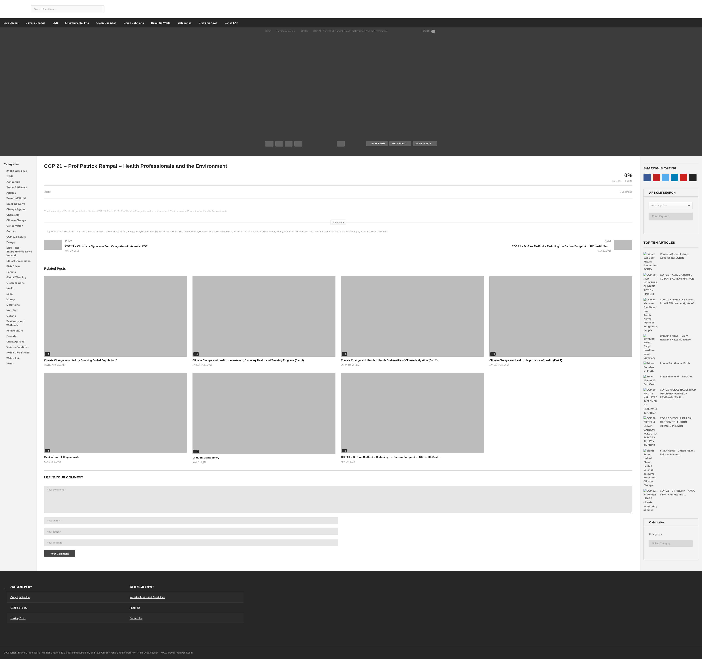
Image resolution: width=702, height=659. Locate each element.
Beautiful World (161, 22)
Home (268, 31)
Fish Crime (13, 266)
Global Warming (16, 277)
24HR (9, 176)
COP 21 (122, 231)
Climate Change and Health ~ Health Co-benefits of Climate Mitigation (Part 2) (389, 360)
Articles (11, 192)
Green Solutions (134, 22)
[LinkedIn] (674, 177)
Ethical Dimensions (18, 260)
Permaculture (14, 330)
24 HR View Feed (16, 170)
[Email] (693, 177)
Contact (11, 231)
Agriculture (13, 181)
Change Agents (16, 209)
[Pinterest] (683, 177)
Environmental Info (77, 22)
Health (304, 31)
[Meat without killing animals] (115, 413)
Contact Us (136, 618)
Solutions (365, 231)
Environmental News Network (156, 231)
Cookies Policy (18, 607)
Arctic (71, 231)
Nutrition (11, 310)
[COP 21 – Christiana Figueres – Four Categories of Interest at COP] (189, 249)
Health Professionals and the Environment (254, 231)
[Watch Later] (298, 144)
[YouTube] (656, 177)
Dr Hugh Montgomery (206, 457)
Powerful (11, 336)
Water (9, 363)
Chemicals (12, 214)
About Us (135, 607)
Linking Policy (18, 618)
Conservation (14, 225)
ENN (55, 22)
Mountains (13, 304)
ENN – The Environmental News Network (19, 251)
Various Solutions (17, 347)
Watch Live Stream (17, 352)
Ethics (175, 231)
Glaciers (203, 231)
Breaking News (208, 22)
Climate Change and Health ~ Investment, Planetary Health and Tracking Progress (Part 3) (248, 360)
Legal (9, 293)
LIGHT (425, 31)
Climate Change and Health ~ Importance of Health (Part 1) (525, 360)
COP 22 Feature (16, 236)
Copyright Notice (20, 597)
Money (10, 299)
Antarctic (63, 231)
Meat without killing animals (61, 457)
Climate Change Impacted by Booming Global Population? (80, 360)
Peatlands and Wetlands (15, 323)
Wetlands (382, 231)
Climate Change (35, 22)
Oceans (11, 315)
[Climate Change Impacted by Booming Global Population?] (115, 316)
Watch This (13, 358)
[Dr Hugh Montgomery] (264, 413)
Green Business (106, 22)
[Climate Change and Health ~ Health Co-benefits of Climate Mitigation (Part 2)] (412, 316)
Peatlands (319, 231)
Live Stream (11, 22)
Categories (184, 22)
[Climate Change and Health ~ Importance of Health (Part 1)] (560, 316)
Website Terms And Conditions (147, 597)
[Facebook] (647, 177)
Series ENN (231, 22)
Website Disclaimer (141, 586)
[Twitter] (665, 177)
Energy (10, 242)
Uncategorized (15, 341)
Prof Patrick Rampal (349, 231)
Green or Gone (15, 282)
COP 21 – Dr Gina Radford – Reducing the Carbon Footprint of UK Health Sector (390, 457)
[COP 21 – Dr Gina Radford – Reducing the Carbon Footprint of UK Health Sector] (487, 249)
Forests (11, 271)
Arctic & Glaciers (16, 187)
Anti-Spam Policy (21, 586)
